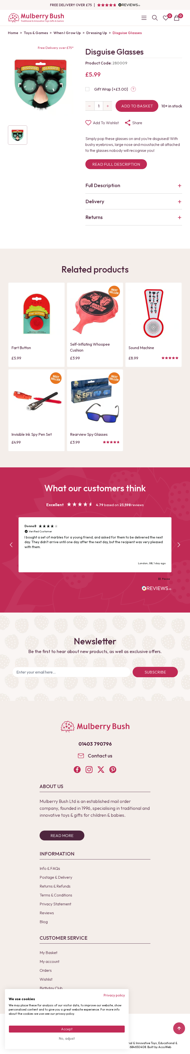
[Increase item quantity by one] (107, 105)
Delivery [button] (94, 201)
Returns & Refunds (55, 886)
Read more (61, 835)
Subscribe (155, 672)
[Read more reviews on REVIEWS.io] (156, 589)
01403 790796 (95, 744)
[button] (11, 545)
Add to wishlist (106, 122)
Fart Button (21, 347)
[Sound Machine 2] (153, 314)
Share (137, 122)
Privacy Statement (55, 903)
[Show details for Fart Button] (36, 314)
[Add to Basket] (16, 334)
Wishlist (46, 979)
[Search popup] (154, 17)
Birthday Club (51, 988)
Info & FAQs (50, 868)
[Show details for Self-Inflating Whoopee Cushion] (95, 312)
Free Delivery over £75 (71, 5)
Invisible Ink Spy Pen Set (31, 434)
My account (49, 961)
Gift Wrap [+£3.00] (111, 89)
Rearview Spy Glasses (89, 434)
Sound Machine (141, 347)
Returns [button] (94, 217)
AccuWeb (164, 1047)
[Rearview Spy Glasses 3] (95, 400)
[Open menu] (144, 17)
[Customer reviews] (118, 5)
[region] (95, 544)
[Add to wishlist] (16, 326)
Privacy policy (114, 995)
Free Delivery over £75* (55, 48)
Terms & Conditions (56, 895)
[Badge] (114, 294)
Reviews (47, 912)
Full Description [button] (102, 185)
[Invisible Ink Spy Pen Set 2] (36, 400)
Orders (46, 970)
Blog (44, 921)
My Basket (48, 952)
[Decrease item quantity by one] (89, 105)
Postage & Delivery (56, 877)
